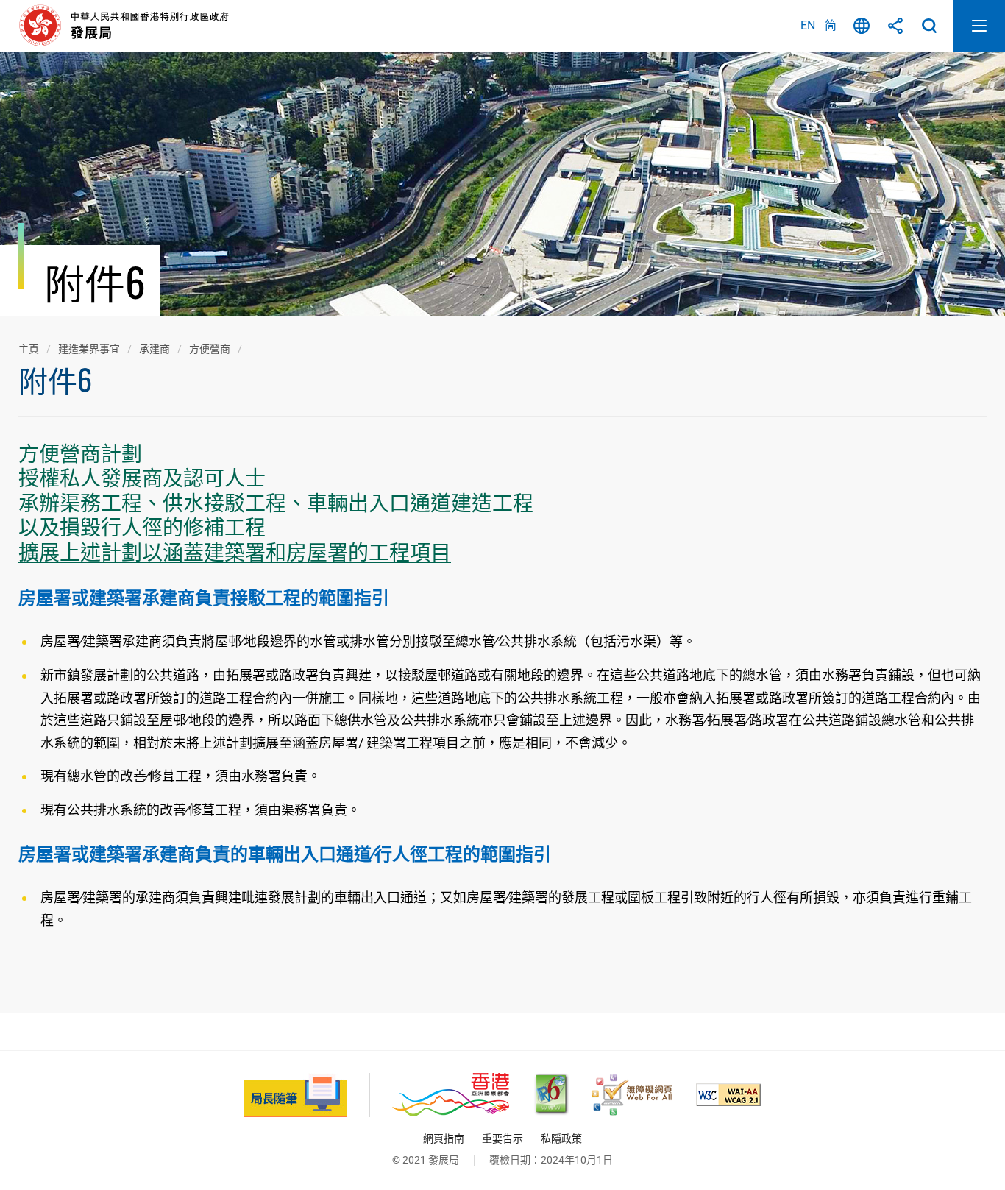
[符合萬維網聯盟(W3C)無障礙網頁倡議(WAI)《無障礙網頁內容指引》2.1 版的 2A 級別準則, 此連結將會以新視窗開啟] (728, 1094)
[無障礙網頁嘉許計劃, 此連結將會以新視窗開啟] (632, 1095)
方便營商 (209, 349)
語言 (861, 26)
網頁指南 (443, 1138)
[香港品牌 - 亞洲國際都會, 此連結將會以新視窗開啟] (450, 1094)
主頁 (28, 349)
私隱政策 (561, 1138)
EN (807, 25)
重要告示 (502, 1138)
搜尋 (929, 26)
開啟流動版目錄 (979, 26)
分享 (895, 26)
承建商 (154, 349)
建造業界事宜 (89, 349)
